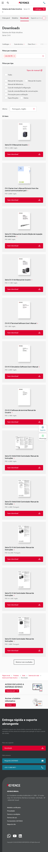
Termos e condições (13, 814)
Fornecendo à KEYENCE (15, 821)
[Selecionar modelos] (24, 56)
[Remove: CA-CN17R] (14, 56)
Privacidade (11, 811)
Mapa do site (11, 824)
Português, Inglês (19, 109)
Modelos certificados (14, 807)
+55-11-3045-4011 (10, 767)
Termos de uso (12, 818)
